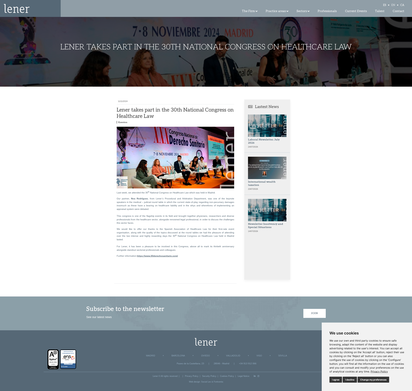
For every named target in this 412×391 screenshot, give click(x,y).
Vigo (259, 355)
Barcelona (178, 355)
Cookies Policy (227, 376)
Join (314, 313)
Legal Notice (243, 376)
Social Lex (206, 382)
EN (393, 5)
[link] (379, 371)
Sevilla (282, 355)
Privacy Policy (379, 371)
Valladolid (233, 355)
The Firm (248, 11)
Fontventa (218, 382)
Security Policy (209, 376)
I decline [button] (349, 379)
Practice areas (276, 11)
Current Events (356, 11)
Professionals (327, 11)
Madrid (150, 355)
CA (402, 5)
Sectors (302, 11)
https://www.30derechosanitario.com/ (157, 256)
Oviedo (205, 355)
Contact (398, 11)
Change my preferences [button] (373, 379)
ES (384, 5)
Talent (379, 11)
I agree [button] (335, 379)
